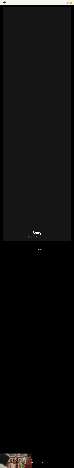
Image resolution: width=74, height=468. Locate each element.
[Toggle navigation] (71, 3)
